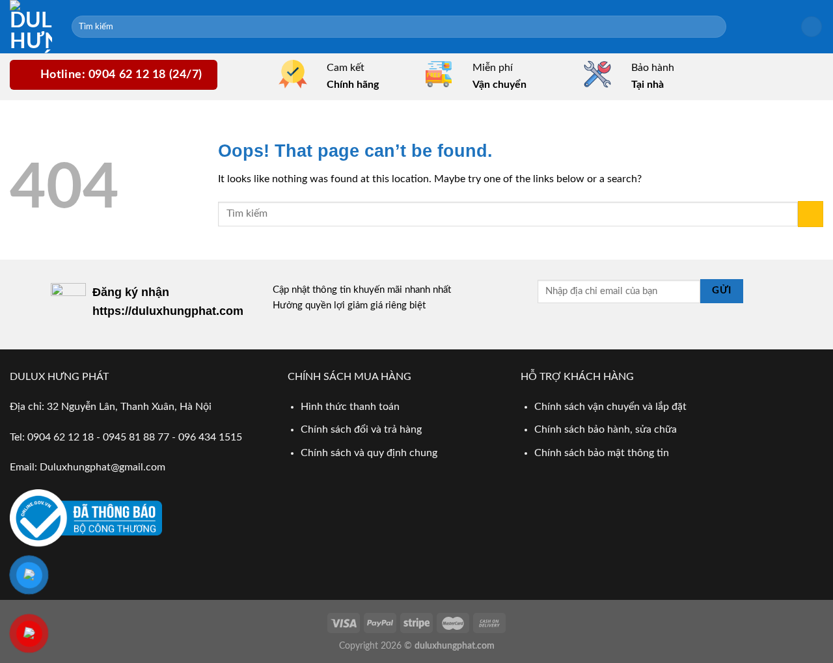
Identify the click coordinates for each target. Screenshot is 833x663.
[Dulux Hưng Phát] (31, 26)
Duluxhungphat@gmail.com (102, 467)
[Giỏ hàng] (811, 27)
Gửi (721, 290)
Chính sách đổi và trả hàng (361, 429)
